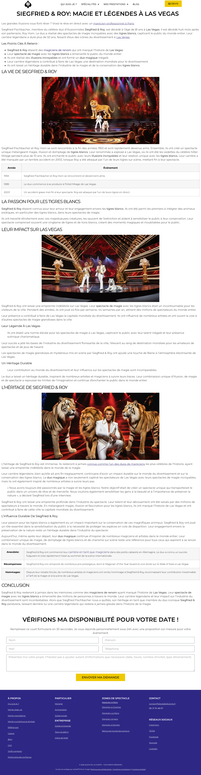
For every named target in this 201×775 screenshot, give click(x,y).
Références (13, 727)
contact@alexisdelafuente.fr (162, 704)
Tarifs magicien (15, 751)
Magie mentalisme (17, 715)
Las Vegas (123, 37)
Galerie (11, 733)
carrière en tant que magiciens (88, 552)
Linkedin (153, 749)
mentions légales (138, 769)
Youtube (153, 742)
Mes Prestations (114, 4)
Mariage (59, 704)
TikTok (152, 731)
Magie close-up (15, 709)
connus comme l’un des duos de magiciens (116, 464)
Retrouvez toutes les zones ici (115, 731)
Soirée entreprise (63, 726)
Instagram (154, 725)
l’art (30, 575)
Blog (136, 4)
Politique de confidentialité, (101, 769)
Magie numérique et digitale (21, 721)
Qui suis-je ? (69, 4)
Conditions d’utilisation (121, 769)
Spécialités (88, 4)
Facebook (153, 737)
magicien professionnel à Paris (113, 23)
